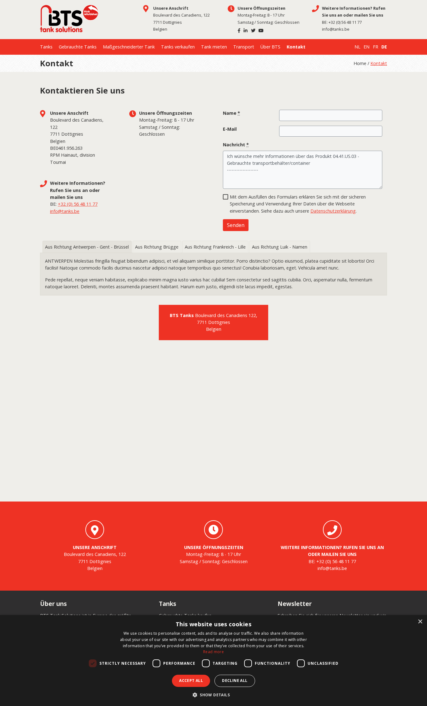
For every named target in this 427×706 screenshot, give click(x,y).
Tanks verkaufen (178, 47)
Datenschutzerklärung (333, 211)
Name (231, 113)
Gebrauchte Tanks (78, 47)
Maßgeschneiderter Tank (129, 47)
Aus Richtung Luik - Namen (279, 247)
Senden (235, 225)
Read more (213, 651)
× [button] (420, 621)
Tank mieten (214, 47)
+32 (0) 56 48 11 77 (345, 22)
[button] (213, 695)
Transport (243, 47)
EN (366, 47)
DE (384, 47)
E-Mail (230, 129)
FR (375, 47)
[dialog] (213, 660)
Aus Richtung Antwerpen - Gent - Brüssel (87, 247)
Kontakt (296, 47)
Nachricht (236, 145)
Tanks (46, 47)
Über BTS (270, 47)
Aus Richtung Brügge (156, 247)
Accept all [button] (191, 680)
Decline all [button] (234, 680)
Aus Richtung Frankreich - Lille (215, 247)
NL (357, 47)
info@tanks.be (335, 29)
